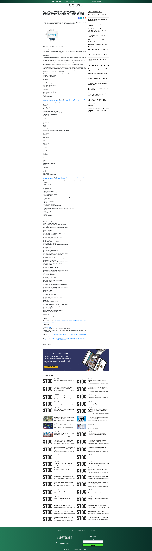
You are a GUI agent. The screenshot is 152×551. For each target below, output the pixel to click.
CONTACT (72, 1)
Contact (93, 530)
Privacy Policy (70, 530)
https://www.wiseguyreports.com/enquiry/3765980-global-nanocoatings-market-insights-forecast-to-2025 (64, 177)
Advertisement (82, 530)
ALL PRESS (66, 1)
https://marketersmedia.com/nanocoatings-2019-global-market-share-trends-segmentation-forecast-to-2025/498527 (64, 339)
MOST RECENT (59, 1)
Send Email (48, 327)
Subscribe (93, 545)
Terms (59, 530)
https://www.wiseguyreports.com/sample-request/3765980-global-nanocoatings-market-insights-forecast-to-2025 (64, 99)
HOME (53, 1)
